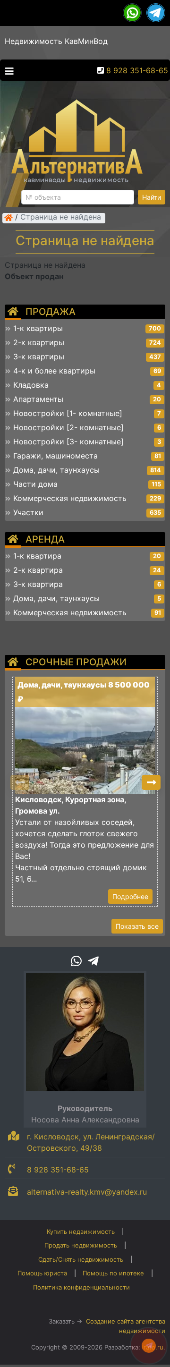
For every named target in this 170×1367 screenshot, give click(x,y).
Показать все (137, 926)
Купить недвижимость (81, 1231)
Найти (151, 197)
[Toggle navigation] (7, 70)
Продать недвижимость (80, 1245)
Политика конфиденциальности (81, 1287)
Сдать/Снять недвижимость (80, 1259)
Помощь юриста (42, 1273)
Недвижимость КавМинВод (56, 41)
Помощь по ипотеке (113, 1273)
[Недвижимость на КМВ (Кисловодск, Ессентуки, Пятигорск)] (8, 217)
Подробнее (130, 896)
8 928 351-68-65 (137, 70)
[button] (151, 782)
